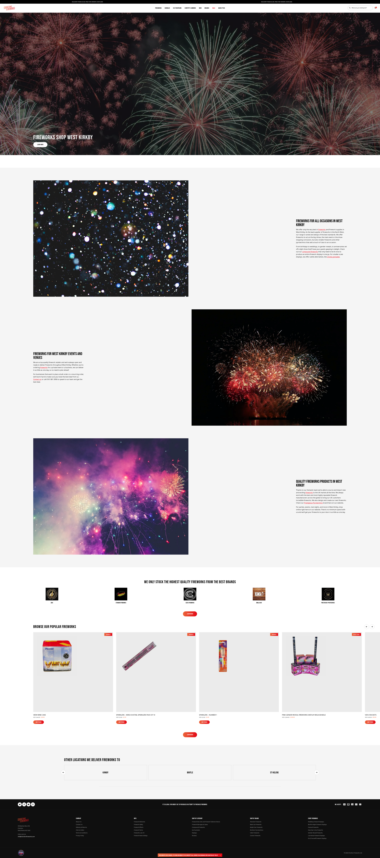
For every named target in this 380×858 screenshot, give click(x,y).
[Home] (9, 8)
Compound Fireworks (198, 827)
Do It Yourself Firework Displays (317, 838)
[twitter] (20, 804)
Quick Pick (221, 8)
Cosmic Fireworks (255, 835)
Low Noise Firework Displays (316, 835)
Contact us (37, 379)
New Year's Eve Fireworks (315, 830)
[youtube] (28, 804)
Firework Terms (138, 830)
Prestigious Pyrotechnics (313, 503)
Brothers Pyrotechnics (256, 830)
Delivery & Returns (81, 827)
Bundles (167, 8)
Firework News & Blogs (140, 835)
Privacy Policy (214, 855)
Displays (194, 833)
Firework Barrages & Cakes (200, 824)
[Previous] (63, 772)
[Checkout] (375, 8)
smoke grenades (333, 257)
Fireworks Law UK (139, 833)
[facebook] (24, 804)
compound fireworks (310, 252)
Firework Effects (138, 827)
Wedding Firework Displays (316, 822)
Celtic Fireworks (254, 833)
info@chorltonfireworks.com (26, 836)
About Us (78, 822)
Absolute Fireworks (255, 822)
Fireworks (158, 8)
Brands (207, 8)
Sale (213, 8)
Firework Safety (138, 824)
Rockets (194, 835)
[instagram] (33, 804)
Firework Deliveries (139, 822)
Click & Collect (80, 830)
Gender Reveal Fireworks (315, 833)
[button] (366, 626)
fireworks (322, 229)
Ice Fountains (177, 8)
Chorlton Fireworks (354, 853)
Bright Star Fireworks (256, 827)
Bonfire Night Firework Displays (317, 824)
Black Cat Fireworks (255, 824)
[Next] (316, 772)
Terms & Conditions (81, 833)
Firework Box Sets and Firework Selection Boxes (206, 822)
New (200, 8)
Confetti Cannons (190, 8)
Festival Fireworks (313, 827)
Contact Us (79, 824)
